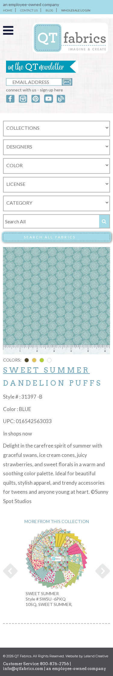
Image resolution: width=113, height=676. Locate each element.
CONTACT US (29, 10)
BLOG (49, 10)
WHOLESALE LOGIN (75, 10)
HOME (7, 10)
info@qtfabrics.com (23, 668)
